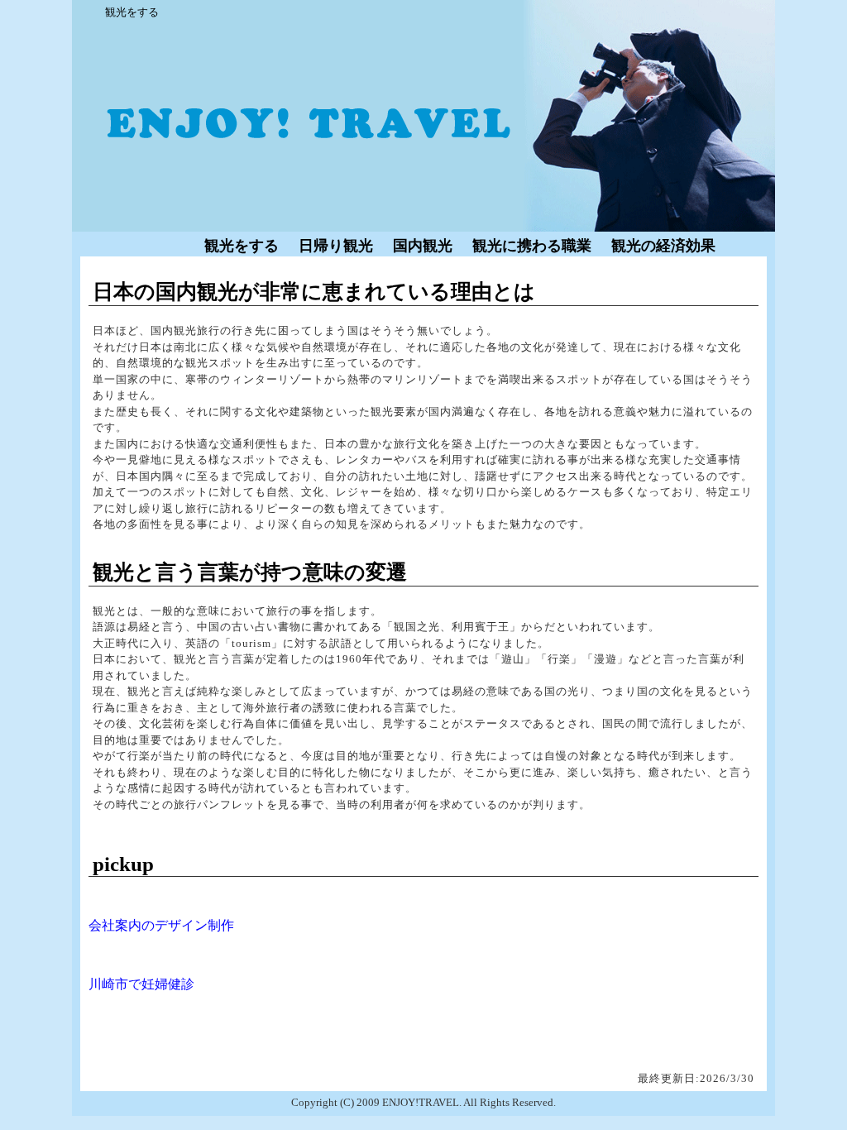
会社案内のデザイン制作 (161, 925)
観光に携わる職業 (531, 245)
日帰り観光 (336, 245)
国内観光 (422, 245)
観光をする (241, 245)
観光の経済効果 (663, 245)
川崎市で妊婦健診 (141, 984)
